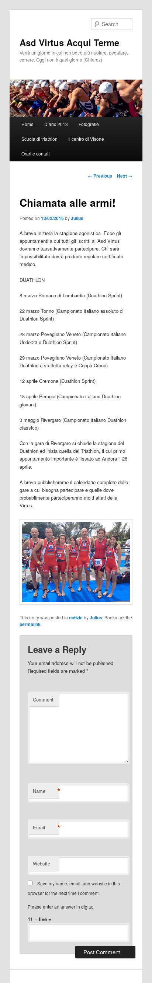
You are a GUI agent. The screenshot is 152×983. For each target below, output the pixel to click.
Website (41, 863)
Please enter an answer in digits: (60, 906)
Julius (77, 218)
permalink (30, 624)
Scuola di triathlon (39, 139)
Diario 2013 (56, 124)
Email (46, 827)
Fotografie (89, 124)
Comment (43, 699)
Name (46, 791)
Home (27, 124)
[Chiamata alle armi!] (76, 602)
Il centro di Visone (86, 139)
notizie (76, 617)
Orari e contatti (36, 153)
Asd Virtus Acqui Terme (69, 42)
